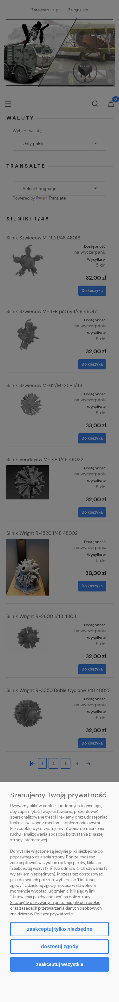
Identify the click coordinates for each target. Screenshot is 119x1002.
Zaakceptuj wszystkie (59, 964)
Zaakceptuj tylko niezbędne (59, 929)
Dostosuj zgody (59, 946)
